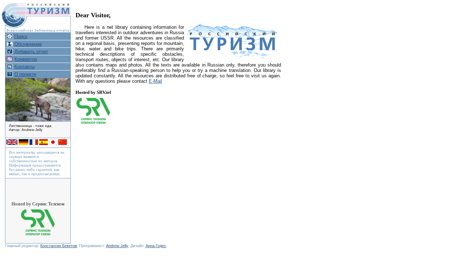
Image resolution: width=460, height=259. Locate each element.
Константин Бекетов (58, 246)
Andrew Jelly (117, 246)
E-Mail (155, 81)
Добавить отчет (31, 51)
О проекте (25, 74)
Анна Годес (156, 246)
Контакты (24, 66)
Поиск (20, 36)
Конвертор (25, 59)
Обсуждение (28, 44)
